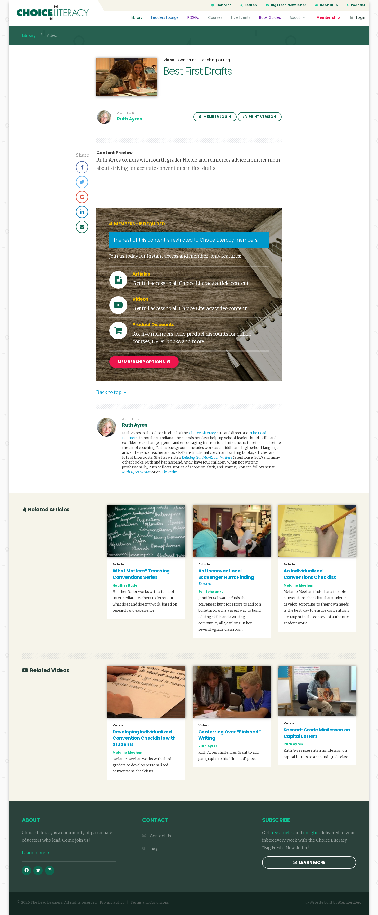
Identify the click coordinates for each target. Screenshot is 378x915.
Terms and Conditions (150, 902)
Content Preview (114, 153)
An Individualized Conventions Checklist (310, 574)
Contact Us (160, 835)
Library (136, 17)
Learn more (34, 852)
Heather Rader (126, 585)
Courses (215, 17)
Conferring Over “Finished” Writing (229, 735)
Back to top (109, 392)
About (295, 17)
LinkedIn (169, 472)
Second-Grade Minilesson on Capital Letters (317, 733)
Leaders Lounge (165, 17)
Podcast (357, 5)
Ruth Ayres (129, 119)
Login (360, 17)
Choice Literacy (202, 433)
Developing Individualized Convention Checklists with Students (144, 738)
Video (168, 60)
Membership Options (142, 362)
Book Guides (270, 17)
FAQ (153, 848)
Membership (328, 17)
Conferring (187, 60)
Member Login (217, 116)
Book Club (328, 5)
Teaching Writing (215, 60)
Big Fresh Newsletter (288, 5)
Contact (223, 5)
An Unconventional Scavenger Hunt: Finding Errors (226, 577)
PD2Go (193, 17)
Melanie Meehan (298, 585)
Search (250, 5)
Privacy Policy (112, 902)
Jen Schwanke (211, 591)
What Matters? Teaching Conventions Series (141, 574)
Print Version (262, 116)
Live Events (240, 17)
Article (118, 564)
